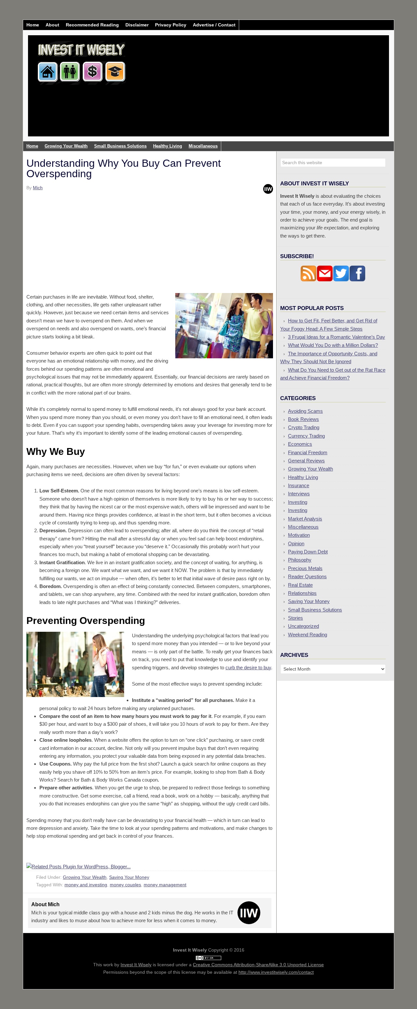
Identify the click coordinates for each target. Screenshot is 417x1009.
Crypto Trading (303, 427)
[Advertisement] (247, 90)
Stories (295, 618)
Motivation (299, 535)
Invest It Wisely (82, 60)
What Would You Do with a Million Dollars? (333, 345)
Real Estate (300, 585)
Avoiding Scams (305, 411)
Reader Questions (307, 576)
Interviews (299, 493)
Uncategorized (303, 626)
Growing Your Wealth (85, 877)
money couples (125, 884)
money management (165, 884)
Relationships (302, 593)
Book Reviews (303, 419)
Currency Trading (306, 436)
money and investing (86, 884)
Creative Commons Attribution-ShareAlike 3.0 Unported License (258, 964)
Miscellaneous (303, 527)
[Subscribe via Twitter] (341, 280)
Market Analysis (305, 518)
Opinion (296, 543)
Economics (300, 444)
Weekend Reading (307, 634)
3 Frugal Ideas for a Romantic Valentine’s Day (336, 337)
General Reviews (306, 460)
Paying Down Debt (308, 551)
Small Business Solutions (315, 610)
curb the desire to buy (248, 667)
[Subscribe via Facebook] (357, 280)
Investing (297, 502)
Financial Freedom (307, 452)
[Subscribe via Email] (325, 280)
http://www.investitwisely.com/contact (276, 972)
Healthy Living (303, 477)
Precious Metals (305, 568)
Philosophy (299, 560)
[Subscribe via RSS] (308, 280)
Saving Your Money (129, 877)
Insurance (298, 485)
